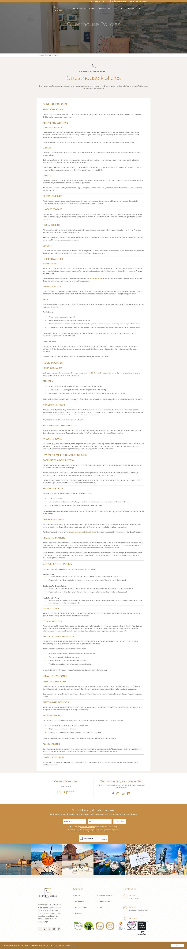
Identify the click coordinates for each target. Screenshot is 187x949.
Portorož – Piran (81, 907)
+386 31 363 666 (99, 1)
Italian (145, 1)
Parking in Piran (104, 901)
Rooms (79, 8)
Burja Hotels (113, 8)
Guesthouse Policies (106, 895)
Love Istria (78, 913)
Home (72, 8)
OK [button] (177, 945)
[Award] (78, 926)
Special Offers (89, 8)
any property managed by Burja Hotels (81, 532)
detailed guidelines (96, 278)
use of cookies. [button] (70, 945)
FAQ (100, 907)
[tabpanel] (93, 26)
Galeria (131, 8)
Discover (123, 8)
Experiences (101, 8)
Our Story (139, 8)
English (132, 1)
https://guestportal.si (64, 137)
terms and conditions (87, 827)
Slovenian (139, 1)
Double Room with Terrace (98, 373)
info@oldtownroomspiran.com (118, 1)
